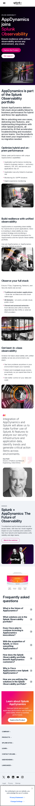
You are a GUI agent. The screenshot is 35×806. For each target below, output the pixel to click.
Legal (4, 783)
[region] (17, 795)
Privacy (10, 783)
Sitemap (17, 783)
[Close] (32, 788)
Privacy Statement (16, 797)
